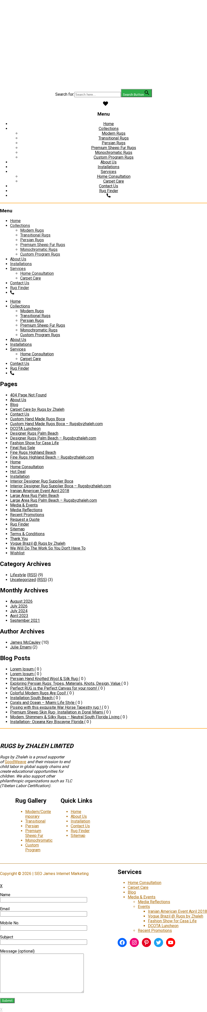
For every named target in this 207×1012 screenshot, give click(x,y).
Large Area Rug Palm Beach (34, 495)
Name (5, 894)
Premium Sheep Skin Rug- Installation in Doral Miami (57, 712)
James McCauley (25, 642)
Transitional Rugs (113, 138)
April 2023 (19, 615)
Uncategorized (23, 579)
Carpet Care (113, 181)
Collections (109, 128)
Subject (6, 937)
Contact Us (108, 186)
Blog (14, 404)
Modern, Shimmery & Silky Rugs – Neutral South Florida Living (65, 717)
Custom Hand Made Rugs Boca (37, 419)
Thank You (19, 538)
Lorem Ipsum (22, 669)
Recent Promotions (27, 514)
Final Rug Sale (22, 447)
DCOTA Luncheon (25, 428)
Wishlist (17, 553)
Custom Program (32, 847)
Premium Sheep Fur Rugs (113, 147)
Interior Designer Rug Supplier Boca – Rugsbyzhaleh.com (60, 486)
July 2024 (19, 611)
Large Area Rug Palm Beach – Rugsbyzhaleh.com (53, 500)
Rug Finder (108, 190)
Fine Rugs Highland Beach (33, 452)
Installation (20, 476)
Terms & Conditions (27, 533)
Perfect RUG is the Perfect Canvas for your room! (54, 688)
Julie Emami (21, 647)
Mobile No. (9, 923)
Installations (108, 166)
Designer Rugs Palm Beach (34, 433)
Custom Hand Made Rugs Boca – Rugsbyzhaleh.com (56, 423)
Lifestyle (18, 574)
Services (108, 171)
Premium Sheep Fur (34, 833)
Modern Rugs (113, 133)
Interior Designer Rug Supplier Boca (41, 481)
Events (144, 906)
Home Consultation (114, 176)
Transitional (35, 821)
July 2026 (19, 606)
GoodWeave (15, 761)
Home (108, 123)
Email (5, 908)
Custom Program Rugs (114, 157)
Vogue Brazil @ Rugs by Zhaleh (37, 543)
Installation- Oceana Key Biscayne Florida (47, 721)
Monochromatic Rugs (113, 152)
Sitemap (17, 529)
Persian (32, 826)
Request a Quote (25, 519)
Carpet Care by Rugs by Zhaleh (37, 409)
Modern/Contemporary (38, 814)
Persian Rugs (113, 143)
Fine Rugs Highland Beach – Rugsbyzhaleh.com (52, 457)
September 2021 (25, 620)
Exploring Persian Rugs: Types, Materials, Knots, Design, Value (65, 683)
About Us (108, 162)
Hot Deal (17, 471)
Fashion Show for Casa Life (34, 443)
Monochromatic (39, 840)
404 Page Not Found (28, 395)
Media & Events (24, 505)
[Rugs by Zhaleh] (103, 38)
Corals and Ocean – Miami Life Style (42, 702)
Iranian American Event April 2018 (39, 490)
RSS (32, 574)
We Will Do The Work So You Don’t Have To (48, 548)
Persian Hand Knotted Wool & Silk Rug (44, 678)
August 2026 (21, 601)
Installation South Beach (32, 697)
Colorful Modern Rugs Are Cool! (38, 693)
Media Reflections (26, 510)
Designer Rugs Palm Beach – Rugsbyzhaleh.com (53, 438)
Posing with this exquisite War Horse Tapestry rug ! (56, 707)
